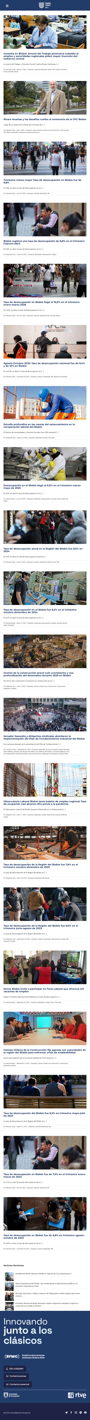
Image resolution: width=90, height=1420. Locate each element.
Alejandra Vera (10, 254)
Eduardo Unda (10, 69)
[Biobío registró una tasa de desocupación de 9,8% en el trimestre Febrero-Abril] (45, 219)
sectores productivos (33, 132)
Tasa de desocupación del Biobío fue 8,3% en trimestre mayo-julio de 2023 (44, 1114)
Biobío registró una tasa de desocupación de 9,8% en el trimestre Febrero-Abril (44, 242)
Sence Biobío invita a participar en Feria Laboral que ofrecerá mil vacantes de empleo (44, 990)
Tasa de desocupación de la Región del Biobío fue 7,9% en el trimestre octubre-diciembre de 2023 (41, 866)
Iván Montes (23, 751)
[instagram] (76, 1412)
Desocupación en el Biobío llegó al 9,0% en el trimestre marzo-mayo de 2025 (42, 486)
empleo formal (51, 562)
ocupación (7, 941)
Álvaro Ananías (37, 130)
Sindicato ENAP (63, 754)
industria (16, 751)
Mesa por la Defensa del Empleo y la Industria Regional (48, 751)
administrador (10, 499)
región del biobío (9, 625)
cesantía (37, 69)
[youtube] (85, 1412)
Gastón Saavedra (63, 749)
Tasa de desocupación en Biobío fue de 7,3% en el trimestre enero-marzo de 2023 (45, 1175)
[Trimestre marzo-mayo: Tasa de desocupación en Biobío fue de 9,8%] (45, 158)
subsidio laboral (13, 71)
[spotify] (80, 1412)
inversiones (22, 132)
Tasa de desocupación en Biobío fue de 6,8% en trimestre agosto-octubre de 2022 (44, 1236)
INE (48, 193)
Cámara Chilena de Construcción (48, 1063)
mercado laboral (55, 315)
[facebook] (71, 1412)
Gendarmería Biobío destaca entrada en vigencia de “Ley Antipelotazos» (43, 1274)
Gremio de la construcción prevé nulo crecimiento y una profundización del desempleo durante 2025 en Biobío (38, 674)
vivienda (13, 688)
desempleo (43, 69)
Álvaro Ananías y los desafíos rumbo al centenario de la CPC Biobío (45, 119)
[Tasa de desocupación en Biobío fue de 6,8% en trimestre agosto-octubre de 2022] (45, 1214)
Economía (49, 749)
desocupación (46, 254)
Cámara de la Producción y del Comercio (56, 130)
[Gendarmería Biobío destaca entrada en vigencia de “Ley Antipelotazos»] (9, 1274)
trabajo (54, 254)
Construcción (61, 686)
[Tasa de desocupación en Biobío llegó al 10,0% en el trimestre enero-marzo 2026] (45, 280)
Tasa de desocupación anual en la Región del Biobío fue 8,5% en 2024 (43, 550)
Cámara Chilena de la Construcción (45, 686)
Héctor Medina (8, 751)
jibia (29, 751)
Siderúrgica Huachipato (50, 754)
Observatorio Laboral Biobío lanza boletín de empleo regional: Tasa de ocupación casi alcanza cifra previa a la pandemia (45, 802)
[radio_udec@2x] (45, 3)
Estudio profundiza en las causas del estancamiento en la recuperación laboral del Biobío (39, 425)
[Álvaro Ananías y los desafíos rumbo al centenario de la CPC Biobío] (45, 98)
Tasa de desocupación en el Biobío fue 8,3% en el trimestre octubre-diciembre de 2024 (40, 611)
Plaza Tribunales (56, 1002)
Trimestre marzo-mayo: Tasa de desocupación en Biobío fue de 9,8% (42, 181)
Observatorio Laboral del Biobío (57, 815)
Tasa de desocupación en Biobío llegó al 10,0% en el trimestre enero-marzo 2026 (42, 303)
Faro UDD (51, 438)
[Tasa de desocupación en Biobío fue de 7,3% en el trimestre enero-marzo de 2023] (45, 1152)
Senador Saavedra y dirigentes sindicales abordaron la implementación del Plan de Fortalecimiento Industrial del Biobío (44, 737)
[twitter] (66, 1412)
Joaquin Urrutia (11, 749)
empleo (45, 438)
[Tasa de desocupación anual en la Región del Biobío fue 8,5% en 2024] (45, 527)
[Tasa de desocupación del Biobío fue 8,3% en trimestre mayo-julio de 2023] (45, 1091)
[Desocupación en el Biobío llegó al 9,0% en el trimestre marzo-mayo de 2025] (45, 464)
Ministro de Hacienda (60, 377)
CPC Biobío (7, 132)
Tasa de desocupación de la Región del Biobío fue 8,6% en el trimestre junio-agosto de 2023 (41, 927)
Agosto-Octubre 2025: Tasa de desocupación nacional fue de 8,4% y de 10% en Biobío (44, 364)
